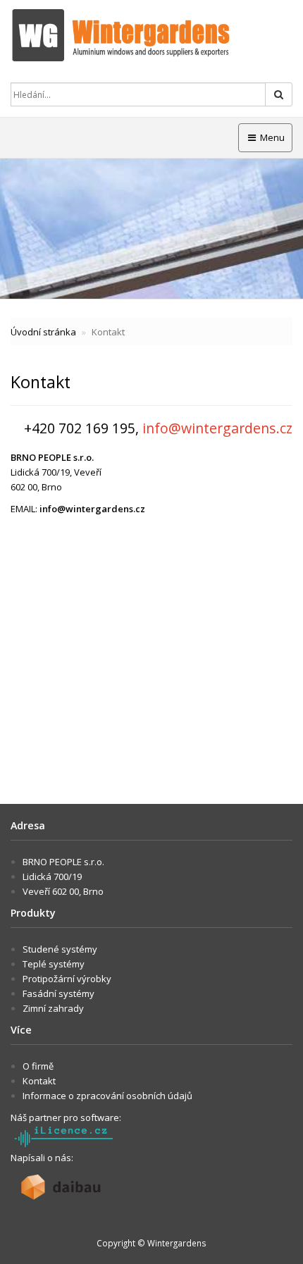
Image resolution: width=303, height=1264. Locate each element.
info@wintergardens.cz (92, 508)
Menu (271, 137)
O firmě (38, 1066)
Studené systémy (60, 949)
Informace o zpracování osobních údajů (107, 1095)
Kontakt (39, 1080)
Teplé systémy (54, 964)
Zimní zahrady (53, 1008)
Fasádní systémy (58, 993)
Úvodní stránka (43, 332)
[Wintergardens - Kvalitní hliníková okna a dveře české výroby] (151, 35)
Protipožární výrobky (67, 978)
